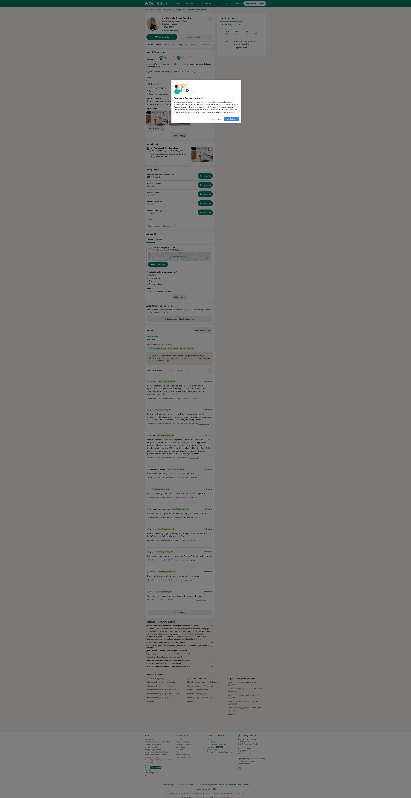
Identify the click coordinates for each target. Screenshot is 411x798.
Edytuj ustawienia (216, 119)
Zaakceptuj (231, 119)
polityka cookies (229, 112)
